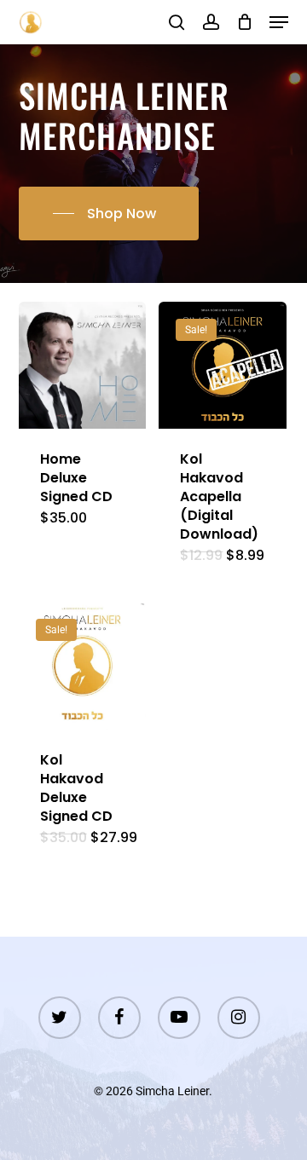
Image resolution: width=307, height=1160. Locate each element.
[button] (278, 22)
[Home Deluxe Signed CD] (83, 366)
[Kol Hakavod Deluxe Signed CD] (83, 666)
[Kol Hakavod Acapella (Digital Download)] (223, 366)
